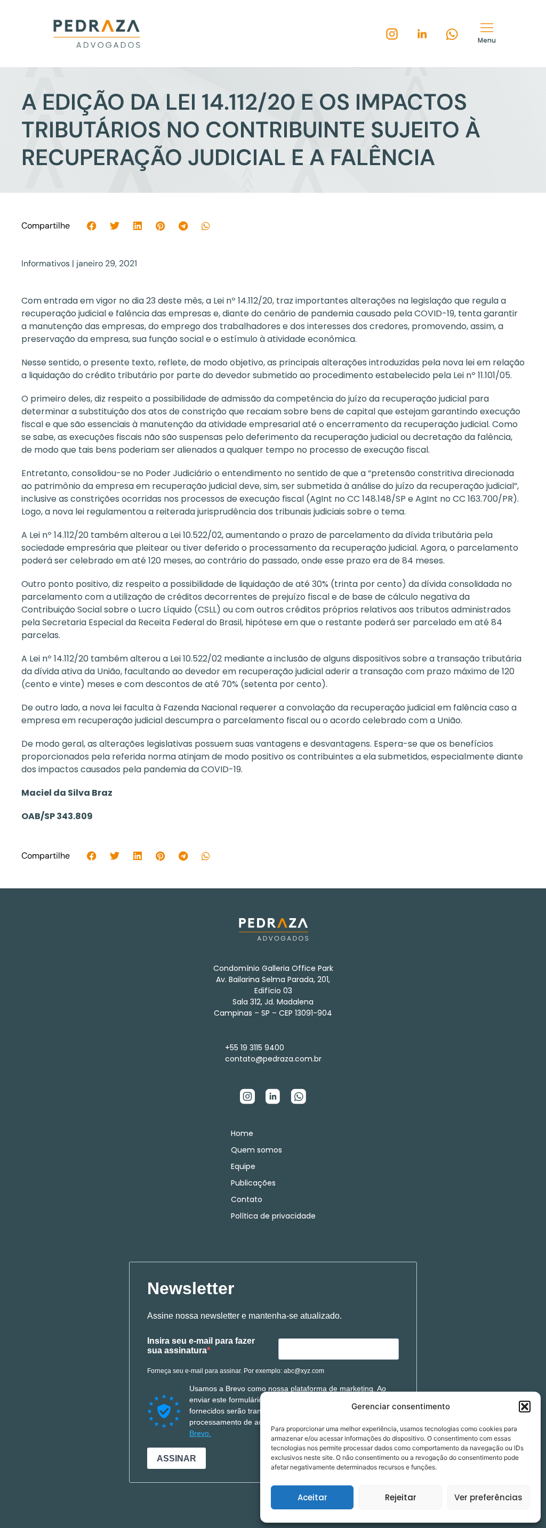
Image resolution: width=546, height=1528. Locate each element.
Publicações (253, 1183)
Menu (487, 40)
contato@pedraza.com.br (273, 1058)
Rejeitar (400, 1497)
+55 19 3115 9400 (254, 1047)
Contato (246, 1199)
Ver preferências (488, 1497)
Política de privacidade (273, 1216)
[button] (524, 1406)
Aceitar (312, 1497)
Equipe (243, 1166)
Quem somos (256, 1150)
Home (242, 1133)
